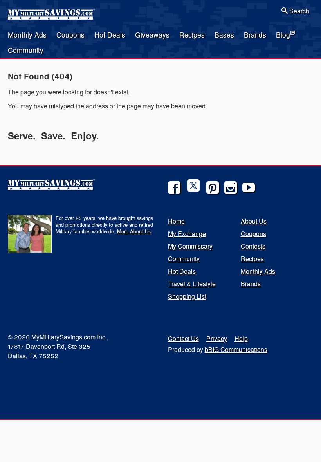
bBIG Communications (236, 349)
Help (241, 338)
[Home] (52, 17)
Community (25, 50)
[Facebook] (174, 188)
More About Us (134, 231)
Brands (255, 35)
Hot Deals (109, 35)
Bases (224, 35)
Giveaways (152, 35)
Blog (283, 35)
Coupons (70, 35)
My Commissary (190, 246)
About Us (254, 221)
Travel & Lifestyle (192, 283)
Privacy (216, 338)
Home (176, 221)
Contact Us (183, 338)
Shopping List (187, 296)
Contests (253, 246)
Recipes (192, 35)
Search (298, 10)
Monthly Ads (27, 35)
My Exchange (187, 233)
